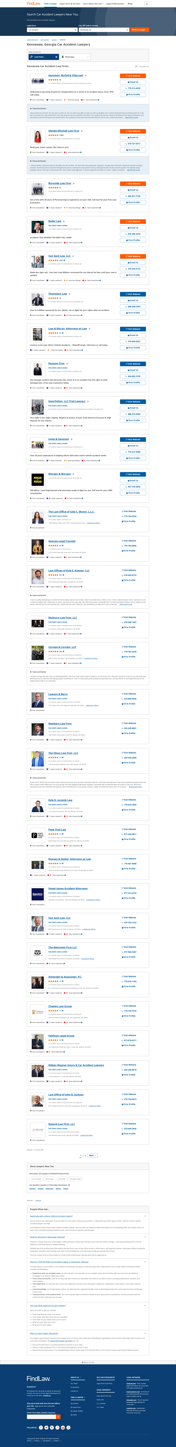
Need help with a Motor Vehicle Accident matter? (51, 1216)
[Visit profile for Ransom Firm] (37, 369)
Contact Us (74, 1391)
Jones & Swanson (58, 439)
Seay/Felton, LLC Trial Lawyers (66, 401)
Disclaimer (46, 1441)
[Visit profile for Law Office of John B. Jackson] (37, 1100)
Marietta (32, 1189)
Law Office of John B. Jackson (66, 1094)
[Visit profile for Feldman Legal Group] (37, 1041)
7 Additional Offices (92, 705)
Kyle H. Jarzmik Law (60, 800)
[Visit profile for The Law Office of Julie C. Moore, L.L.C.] (37, 517)
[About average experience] (98, 100)
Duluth (65, 1189)
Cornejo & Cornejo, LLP (62, 647)
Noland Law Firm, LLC (61, 1124)
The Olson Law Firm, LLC (63, 753)
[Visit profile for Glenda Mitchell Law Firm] (37, 136)
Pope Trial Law (57, 829)
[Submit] (58, 1416)
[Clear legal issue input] (75, 30)
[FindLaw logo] (34, 3)
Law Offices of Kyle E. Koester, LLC (69, 570)
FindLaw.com (131, 1383)
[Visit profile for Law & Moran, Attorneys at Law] (37, 334)
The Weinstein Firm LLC (62, 947)
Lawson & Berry (58, 694)
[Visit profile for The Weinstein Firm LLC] (37, 953)
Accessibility (75, 1387)
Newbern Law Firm (60, 723)
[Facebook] (41, 1428)
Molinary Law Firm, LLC (62, 617)
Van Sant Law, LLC (59, 255)
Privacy (37, 1441)
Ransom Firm (56, 363)
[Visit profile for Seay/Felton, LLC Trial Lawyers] (37, 407)
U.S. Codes (100, 1407)
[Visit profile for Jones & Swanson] (37, 444)
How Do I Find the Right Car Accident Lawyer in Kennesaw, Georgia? (59, 1262)
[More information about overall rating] (64, 260)
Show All (30, 1200)
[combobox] (52, 30)
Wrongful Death (75, 1179)
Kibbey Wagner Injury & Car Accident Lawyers (76, 1065)
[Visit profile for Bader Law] (37, 226)
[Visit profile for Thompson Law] (37, 299)
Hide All (38, 1200)
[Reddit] (63, 1428)
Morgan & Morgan (59, 473)
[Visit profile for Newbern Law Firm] (37, 729)
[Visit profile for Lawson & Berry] (37, 700)
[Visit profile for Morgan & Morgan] (37, 479)
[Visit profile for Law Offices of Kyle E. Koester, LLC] (37, 576)
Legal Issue (31, 25)
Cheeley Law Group (60, 1006)
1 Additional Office (94, 1106)
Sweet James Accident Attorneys (68, 888)
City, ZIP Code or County (88, 25)
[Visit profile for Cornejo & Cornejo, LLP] (37, 652)
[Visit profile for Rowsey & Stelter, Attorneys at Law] (37, 864)
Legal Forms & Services (104, 1383)
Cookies (56, 1441)
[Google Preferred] (68, 1428)
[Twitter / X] (52, 1428)
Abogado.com (131, 1400)
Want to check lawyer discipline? (44, 1333)
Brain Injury (50, 1179)
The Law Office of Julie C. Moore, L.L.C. (71, 511)
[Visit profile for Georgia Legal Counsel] (37, 547)
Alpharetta (49, 1189)
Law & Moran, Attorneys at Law (67, 328)
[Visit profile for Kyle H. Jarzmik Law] (37, 806)
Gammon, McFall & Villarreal (65, 75)
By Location (74, 1403)
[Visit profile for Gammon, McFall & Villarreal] (37, 81)
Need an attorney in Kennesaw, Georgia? (47, 1237)
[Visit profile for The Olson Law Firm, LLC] (37, 758)
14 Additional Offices (93, 900)
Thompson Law (57, 293)
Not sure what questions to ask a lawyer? (48, 1305)
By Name (74, 1415)
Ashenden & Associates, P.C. (65, 976)
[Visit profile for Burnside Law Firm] (37, 189)
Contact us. (47, 1395)
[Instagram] (57, 1428)
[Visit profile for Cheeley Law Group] (37, 1012)
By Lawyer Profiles (77, 1411)
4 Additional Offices (93, 523)
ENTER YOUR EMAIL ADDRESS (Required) (41, 1413)
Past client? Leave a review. (58, 225)
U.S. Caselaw (101, 1403)
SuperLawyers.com (133, 1392)
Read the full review (131, 117)
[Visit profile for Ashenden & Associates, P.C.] (37, 982)
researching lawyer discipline (61, 1341)
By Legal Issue (75, 1407)
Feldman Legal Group (61, 1035)
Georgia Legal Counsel (61, 541)
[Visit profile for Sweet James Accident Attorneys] (37, 894)
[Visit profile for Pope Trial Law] (37, 835)
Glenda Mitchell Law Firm (63, 130)
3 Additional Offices (90, 658)
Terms (29, 1441)
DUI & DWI (61, 1179)
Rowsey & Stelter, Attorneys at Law (69, 859)
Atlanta (58, 1189)
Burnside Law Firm (59, 183)
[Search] (147, 3)
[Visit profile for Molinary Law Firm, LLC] (37, 623)
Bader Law (54, 221)
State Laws (100, 1400)
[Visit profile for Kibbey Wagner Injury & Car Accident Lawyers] (37, 1071)
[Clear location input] (127, 30)
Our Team (74, 1383)
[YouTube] (46, 1428)
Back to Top (89, 1362)
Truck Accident (36, 1179)
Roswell (40, 1189)
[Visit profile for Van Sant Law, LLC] (37, 261)
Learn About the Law (104, 1396)
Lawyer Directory (32, 40)
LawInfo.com (131, 1408)
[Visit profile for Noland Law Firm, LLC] (37, 1129)
